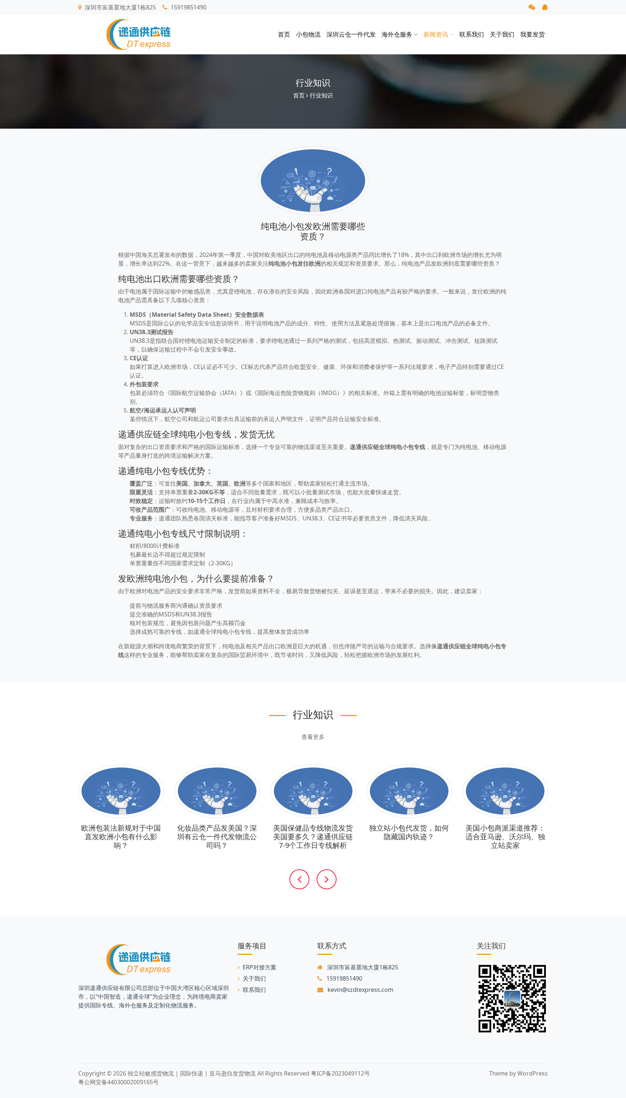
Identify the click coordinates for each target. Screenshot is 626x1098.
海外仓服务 (397, 34)
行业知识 (313, 82)
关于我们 (502, 34)
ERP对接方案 (259, 967)
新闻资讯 (436, 34)
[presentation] (299, 873)
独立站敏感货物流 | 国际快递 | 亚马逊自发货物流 (192, 1073)
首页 (284, 34)
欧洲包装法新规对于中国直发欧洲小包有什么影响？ (121, 836)
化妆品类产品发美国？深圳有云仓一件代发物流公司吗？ (217, 836)
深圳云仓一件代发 (351, 34)
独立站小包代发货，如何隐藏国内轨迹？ (409, 832)
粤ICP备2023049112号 (340, 1073)
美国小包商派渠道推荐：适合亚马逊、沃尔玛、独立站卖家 (505, 836)
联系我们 (471, 34)
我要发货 (532, 34)
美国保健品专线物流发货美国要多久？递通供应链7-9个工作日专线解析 (313, 836)
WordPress (532, 1073)
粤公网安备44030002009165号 (118, 1082)
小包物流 (308, 34)
